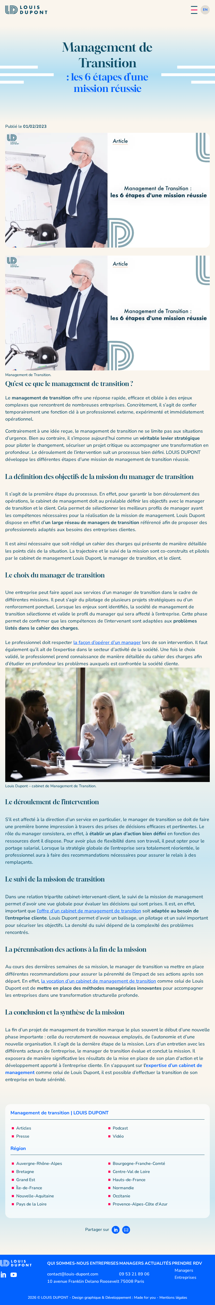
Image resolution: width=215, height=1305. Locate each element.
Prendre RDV (187, 1263)
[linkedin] (3, 1275)
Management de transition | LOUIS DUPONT (59, 1113)
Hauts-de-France (129, 1180)
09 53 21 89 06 (134, 1274)
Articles (23, 1128)
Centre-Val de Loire (131, 1172)
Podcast (120, 1128)
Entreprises (104, 1263)
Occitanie (121, 1196)
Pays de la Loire (31, 1204)
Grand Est (25, 1180)
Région (18, 1148)
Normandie (123, 1188)
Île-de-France (29, 1188)
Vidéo (118, 1136)
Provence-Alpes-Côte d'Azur (140, 1204)
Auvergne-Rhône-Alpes (39, 1163)
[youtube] (13, 1275)
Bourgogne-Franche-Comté (139, 1163)
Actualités (158, 1263)
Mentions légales (173, 1297)
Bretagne (25, 1172)
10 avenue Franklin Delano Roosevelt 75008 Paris (95, 1281)
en (205, 9)
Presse (22, 1136)
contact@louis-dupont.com (72, 1274)
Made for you (145, 1297)
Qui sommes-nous (68, 1263)
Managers (131, 1263)
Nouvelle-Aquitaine (35, 1196)
